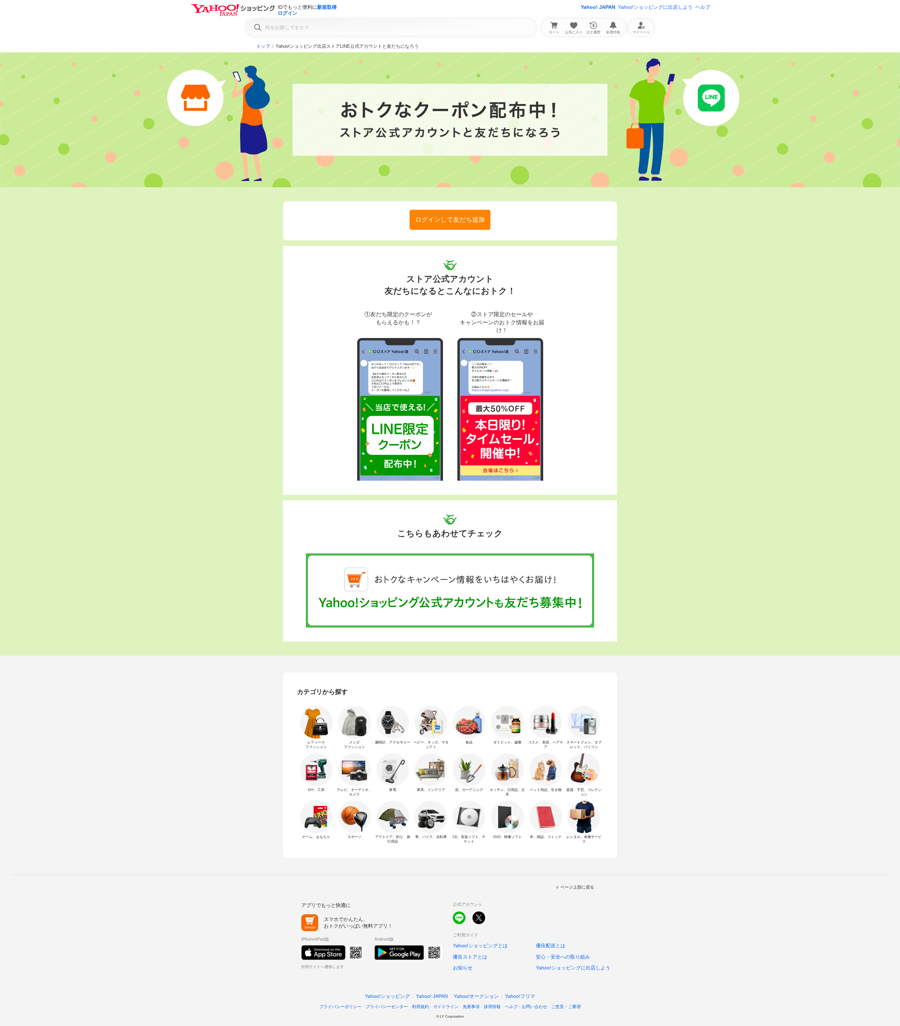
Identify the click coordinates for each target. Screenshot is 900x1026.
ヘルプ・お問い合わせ (526, 1006)
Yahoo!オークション (476, 996)
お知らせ (462, 967)
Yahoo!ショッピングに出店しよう (655, 7)
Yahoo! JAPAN (598, 7)
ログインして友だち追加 (450, 219)
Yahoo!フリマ (520, 996)
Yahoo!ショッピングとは (480, 945)
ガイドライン (445, 1006)
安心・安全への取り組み (563, 957)
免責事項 (471, 1006)
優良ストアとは (470, 957)
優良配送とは (550, 945)
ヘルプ (702, 7)
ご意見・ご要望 (566, 1006)
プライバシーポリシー (340, 1006)
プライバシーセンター (387, 1006)
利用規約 (420, 1006)
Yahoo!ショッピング (387, 996)
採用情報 (492, 1006)
